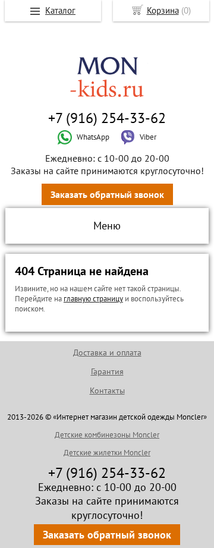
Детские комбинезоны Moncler (107, 435)
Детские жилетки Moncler (107, 453)
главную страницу (93, 299)
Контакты (107, 390)
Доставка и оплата (107, 352)
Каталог (60, 10)
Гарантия (107, 371)
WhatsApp (93, 137)
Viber (148, 137)
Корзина (163, 10)
